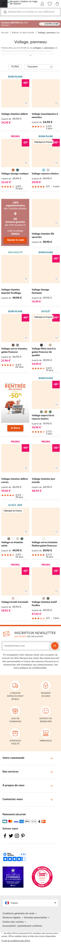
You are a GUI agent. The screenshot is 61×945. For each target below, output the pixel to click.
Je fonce (15, 428)
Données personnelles (35, 918)
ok (54, 646)
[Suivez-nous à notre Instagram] (16, 838)
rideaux (55, 57)
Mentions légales (12, 918)
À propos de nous (13, 785)
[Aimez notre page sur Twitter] (10, 838)
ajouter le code (51, 24)
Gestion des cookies (13, 922)
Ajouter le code (15, 240)
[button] (30, 902)
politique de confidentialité (32, 668)
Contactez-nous (13, 799)
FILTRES (15, 67)
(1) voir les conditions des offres (15, 941)
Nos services (10, 772)
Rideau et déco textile (23, 33)
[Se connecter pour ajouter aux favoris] (26, 103)
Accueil (4, 33)
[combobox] (30, 12)
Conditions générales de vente (18, 913)
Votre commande (13, 758)
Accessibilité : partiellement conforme (22, 926)
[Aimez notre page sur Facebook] (5, 838)
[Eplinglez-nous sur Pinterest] (22, 838)
